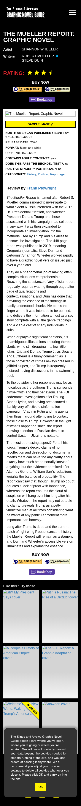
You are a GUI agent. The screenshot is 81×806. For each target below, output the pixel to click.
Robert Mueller (38, 56)
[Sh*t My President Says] (21, 616)
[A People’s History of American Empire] (21, 672)
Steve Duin (32, 60)
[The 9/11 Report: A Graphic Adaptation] (60, 672)
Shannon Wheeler (40, 49)
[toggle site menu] (72, 12)
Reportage (57, 174)
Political (43, 174)
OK (40, 787)
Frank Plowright (41, 188)
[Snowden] (60, 728)
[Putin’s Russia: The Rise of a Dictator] (60, 616)
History (31, 174)
